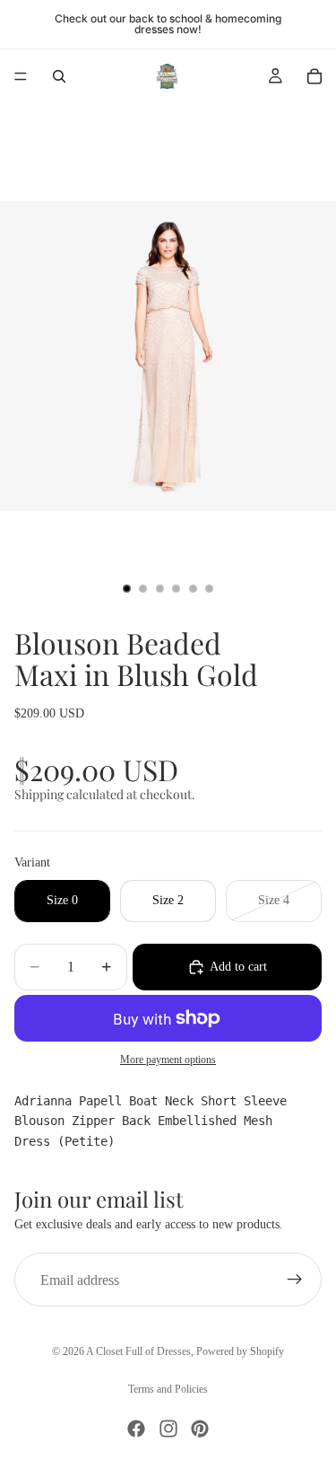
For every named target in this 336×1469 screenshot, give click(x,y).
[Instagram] (168, 1428)
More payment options (168, 1060)
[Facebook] (136, 1428)
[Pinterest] (200, 1428)
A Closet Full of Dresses (138, 1351)
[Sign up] (295, 1279)
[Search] (59, 76)
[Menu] (20, 76)
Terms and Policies (168, 1389)
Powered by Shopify (240, 1351)
